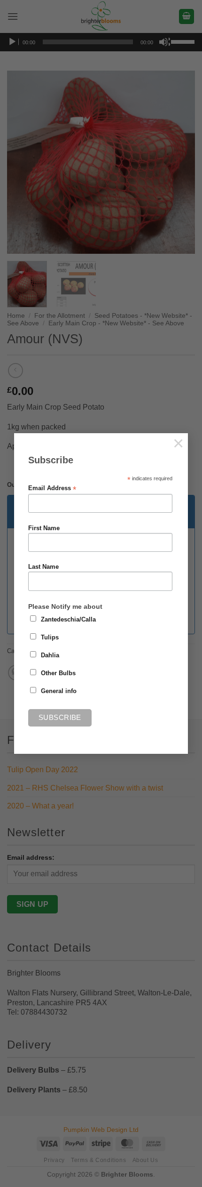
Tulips (50, 637)
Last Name (43, 567)
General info (59, 691)
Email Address (52, 488)
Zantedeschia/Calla (68, 619)
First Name (44, 528)
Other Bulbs (58, 673)
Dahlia (50, 655)
